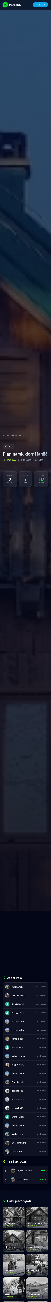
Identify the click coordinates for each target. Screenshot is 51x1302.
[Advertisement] (25, 944)
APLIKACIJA (40, 5)
